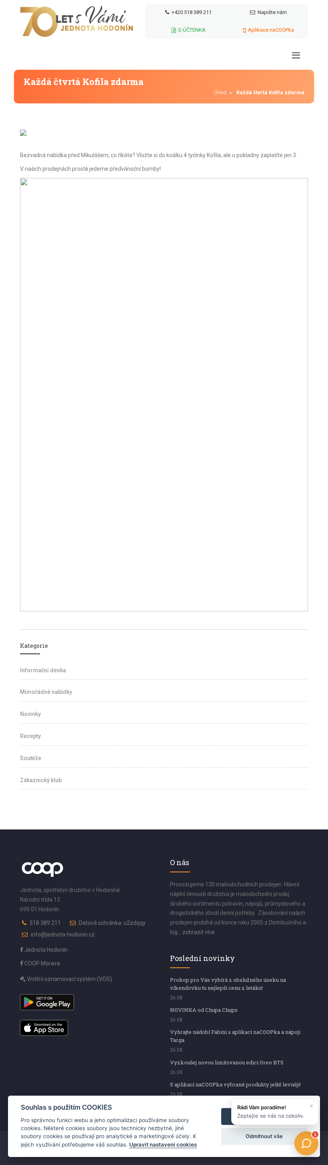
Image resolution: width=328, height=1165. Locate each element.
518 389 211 (45, 923)
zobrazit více (198, 932)
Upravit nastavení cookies (163, 1144)
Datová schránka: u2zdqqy (112, 923)
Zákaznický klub (41, 780)
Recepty (30, 736)
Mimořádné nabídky (46, 692)
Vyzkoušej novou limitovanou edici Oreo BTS (227, 1062)
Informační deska (43, 670)
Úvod (220, 92)
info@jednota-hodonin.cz (63, 934)
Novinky (30, 714)
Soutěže (30, 758)
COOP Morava (41, 963)
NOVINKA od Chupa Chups (204, 1009)
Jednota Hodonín (45, 950)
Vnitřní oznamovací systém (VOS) (69, 979)
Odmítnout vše (264, 1136)
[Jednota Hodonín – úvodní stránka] (76, 21)
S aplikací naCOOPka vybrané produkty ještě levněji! (235, 1084)
